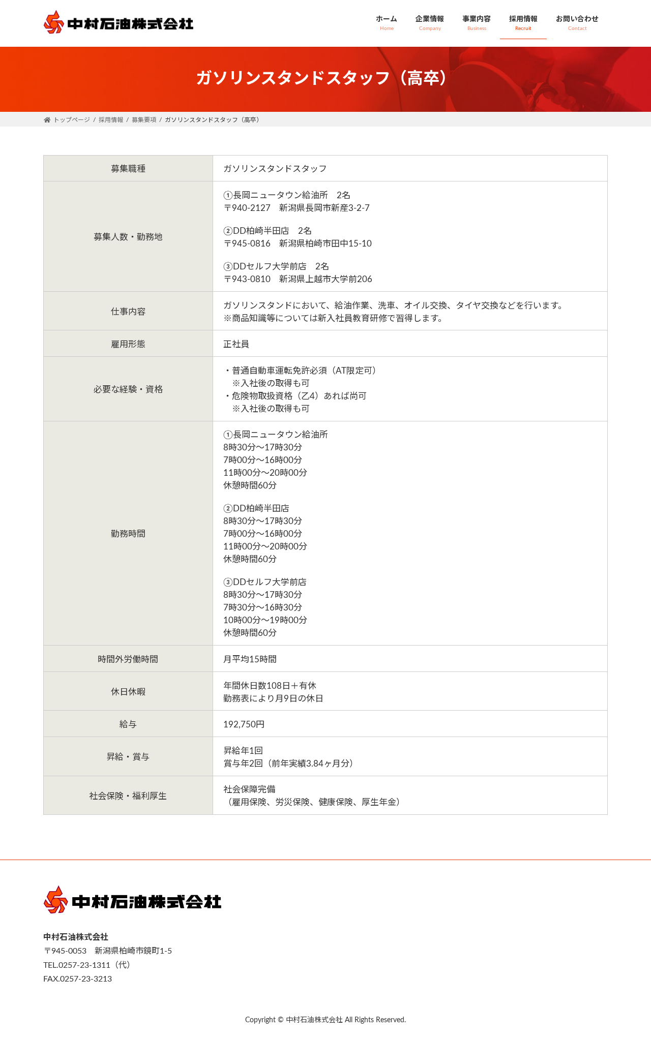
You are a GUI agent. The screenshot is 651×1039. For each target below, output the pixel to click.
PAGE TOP (625, 998)
